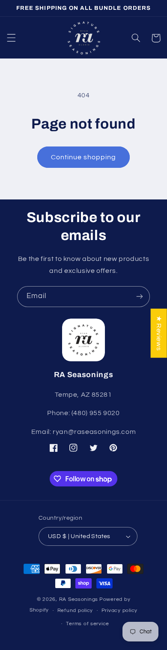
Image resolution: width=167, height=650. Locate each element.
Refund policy (75, 610)
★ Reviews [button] (158, 333)
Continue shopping (83, 157)
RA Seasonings (78, 599)
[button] (11, 38)
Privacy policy (119, 610)
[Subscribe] (139, 296)
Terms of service (87, 623)
